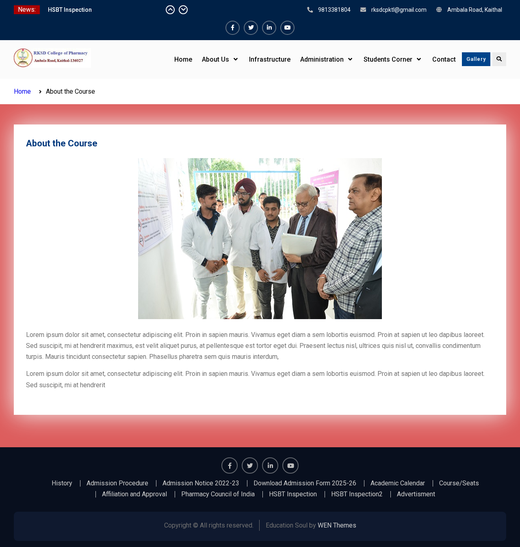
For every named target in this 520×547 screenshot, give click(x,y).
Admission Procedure (117, 483)
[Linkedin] (269, 28)
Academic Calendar (397, 483)
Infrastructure (269, 59)
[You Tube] (287, 28)
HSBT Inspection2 (357, 494)
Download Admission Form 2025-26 (305, 483)
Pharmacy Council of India (218, 494)
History (62, 483)
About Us (215, 59)
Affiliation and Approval (134, 494)
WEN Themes (337, 525)
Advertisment (416, 494)
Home (183, 59)
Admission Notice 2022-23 (200, 483)
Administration (322, 59)
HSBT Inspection (70, 12)
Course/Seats (459, 483)
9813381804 (334, 9)
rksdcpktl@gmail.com (399, 9)
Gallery (476, 59)
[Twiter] (251, 28)
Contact (444, 59)
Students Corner (388, 59)
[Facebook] (232, 28)
